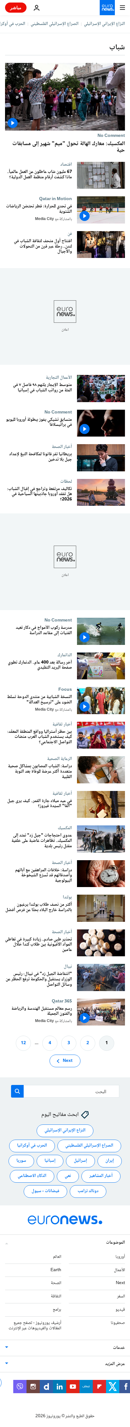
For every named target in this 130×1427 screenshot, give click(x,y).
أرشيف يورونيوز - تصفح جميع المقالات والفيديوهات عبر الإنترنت (35, 1325)
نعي (68, 1176)
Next (68, 1061)
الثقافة (56, 1296)
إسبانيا (50, 1161)
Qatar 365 (62, 1001)
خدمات (119, 1348)
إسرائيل (80, 1161)
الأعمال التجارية (59, 377)
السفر (121, 1296)
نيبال (68, 966)
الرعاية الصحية (59, 758)
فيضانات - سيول (45, 1191)
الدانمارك (64, 655)
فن (70, 233)
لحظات (66, 481)
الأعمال (119, 1270)
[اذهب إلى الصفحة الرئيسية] (107, 7)
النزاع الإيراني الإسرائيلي (104, 24)
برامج (57, 1310)
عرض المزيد (115, 1364)
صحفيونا (118, 1323)
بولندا (67, 897)
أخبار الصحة (62, 446)
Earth (55, 1270)
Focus (65, 689)
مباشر (15, 7)
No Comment (111, 135)
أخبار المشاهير (101, 1176)
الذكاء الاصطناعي (32, 1176)
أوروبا (120, 1257)
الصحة (56, 1283)
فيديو (120, 1310)
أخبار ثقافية (62, 724)
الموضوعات (115, 1242)
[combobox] (65, 1091)
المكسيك (65, 827)
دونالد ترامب (88, 1191)
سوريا (21, 1161)
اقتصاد (66, 164)
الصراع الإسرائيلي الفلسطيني (55, 24)
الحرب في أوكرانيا (32, 1146)
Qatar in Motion (55, 198)
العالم (57, 1257)
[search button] (17, 1091)
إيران (109, 1161)
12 (23, 1043)
